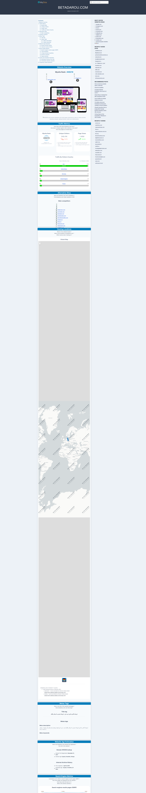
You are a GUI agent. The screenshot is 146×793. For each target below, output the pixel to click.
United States (64, 169)
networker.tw (98, 57)
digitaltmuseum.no (99, 137)
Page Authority (44, 56)
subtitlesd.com (98, 50)
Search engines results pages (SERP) (49, 50)
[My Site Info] (42, 2)
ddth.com (97, 69)
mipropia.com (98, 67)
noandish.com (98, 152)
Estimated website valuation (48, 60)
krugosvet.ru (98, 61)
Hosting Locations (43, 34)
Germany (64, 173)
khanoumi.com (61, 223)
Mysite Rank (44, 25)
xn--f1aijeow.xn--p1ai (100, 63)
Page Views (44, 28)
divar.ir (97, 27)
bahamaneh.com (61, 225)
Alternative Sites (43, 31)
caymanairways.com (99, 127)
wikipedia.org (99, 33)
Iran (64, 164)
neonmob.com (98, 71)
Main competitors (45, 33)
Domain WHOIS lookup (46, 45)
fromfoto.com (98, 65)
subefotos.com (98, 125)
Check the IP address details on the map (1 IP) (55, 692)
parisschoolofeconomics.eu (101, 54)
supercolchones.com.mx (100, 131)
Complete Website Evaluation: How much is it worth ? (100, 91)
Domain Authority (45, 54)
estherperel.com (99, 163)
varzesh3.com (99, 31)
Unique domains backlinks (48, 53)
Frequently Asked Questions (45, 62)
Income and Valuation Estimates (46, 57)
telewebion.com (99, 38)
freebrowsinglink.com (100, 156)
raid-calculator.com (99, 73)
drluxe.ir (59, 221)
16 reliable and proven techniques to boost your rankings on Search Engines (101, 104)
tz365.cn (97, 146)
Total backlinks (44, 51)
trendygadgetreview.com (101, 148)
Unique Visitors (45, 26)
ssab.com (97, 161)
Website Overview (43, 22)
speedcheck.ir (98, 159)
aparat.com (98, 29)
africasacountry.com (99, 78)
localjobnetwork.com (100, 59)
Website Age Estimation (44, 43)
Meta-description (47, 40)
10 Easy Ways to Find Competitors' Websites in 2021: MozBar (100, 116)
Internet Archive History (47, 46)
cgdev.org (97, 142)
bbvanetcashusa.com (100, 135)
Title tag (43, 37)
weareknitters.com (99, 139)
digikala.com (99, 34)
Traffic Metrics (42, 23)
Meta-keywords (47, 42)
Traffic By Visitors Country (47, 29)
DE (64, 680)
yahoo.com (98, 36)
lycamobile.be (98, 144)
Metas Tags (42, 36)
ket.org (96, 133)
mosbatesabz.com (62, 215)
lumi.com (97, 76)
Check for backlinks (99, 87)
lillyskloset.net (98, 52)
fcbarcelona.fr (98, 154)
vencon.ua (97, 123)
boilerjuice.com (98, 150)
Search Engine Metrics (44, 48)
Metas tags (44, 39)
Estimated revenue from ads (47, 59)
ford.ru (96, 129)
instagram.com (99, 26)
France (64, 183)
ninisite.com (99, 40)
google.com (98, 24)
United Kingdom (64, 178)
